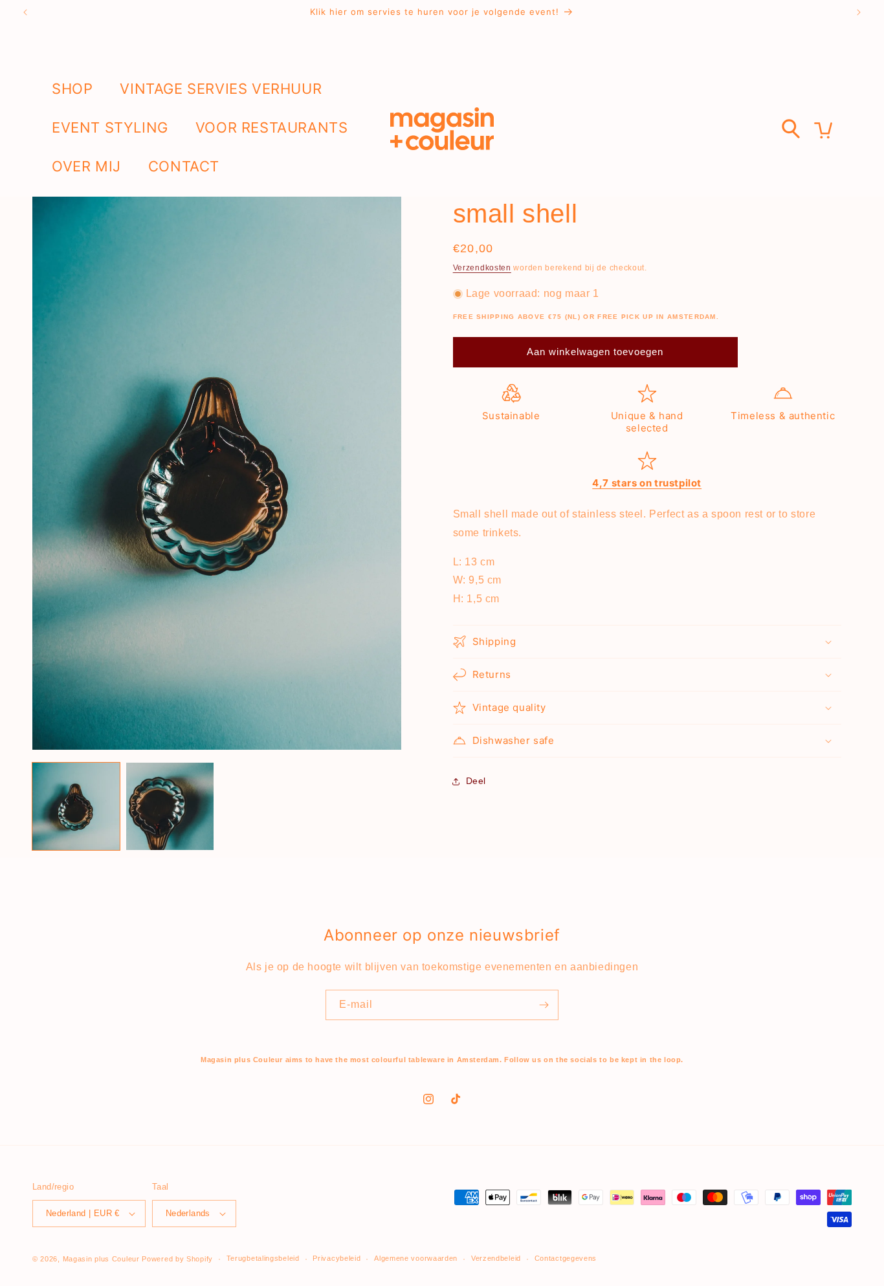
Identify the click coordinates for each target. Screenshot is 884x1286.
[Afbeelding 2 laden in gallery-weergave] (170, 806)
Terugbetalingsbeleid (263, 1258)
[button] (647, 642)
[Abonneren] (543, 1005)
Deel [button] (476, 781)
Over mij (86, 166)
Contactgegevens (566, 1258)
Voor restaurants (271, 127)
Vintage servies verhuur (221, 88)
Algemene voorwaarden (416, 1258)
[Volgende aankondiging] (859, 12)
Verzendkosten (482, 267)
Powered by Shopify (177, 1259)
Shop (72, 88)
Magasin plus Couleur (101, 1259)
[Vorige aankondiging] (25, 12)
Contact (183, 166)
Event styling (110, 127)
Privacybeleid (336, 1258)
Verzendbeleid (496, 1258)
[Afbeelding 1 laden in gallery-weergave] (76, 806)
